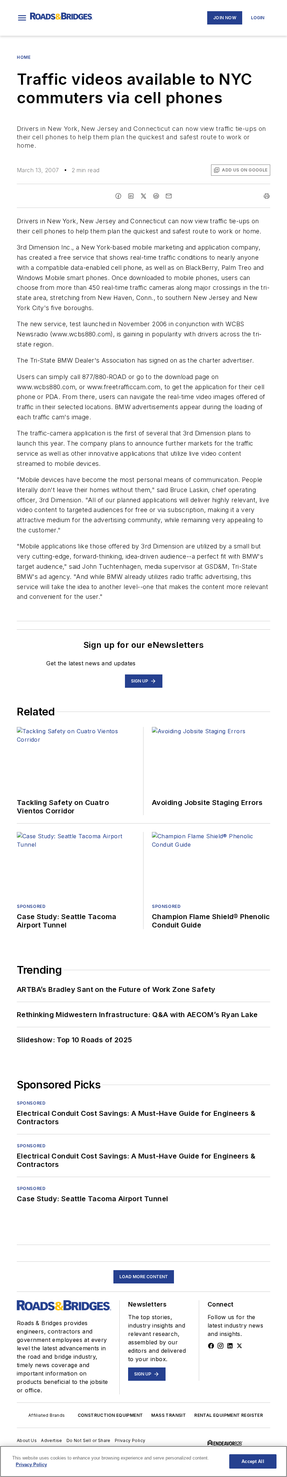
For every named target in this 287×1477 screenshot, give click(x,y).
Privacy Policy (130, 1440)
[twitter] (143, 196)
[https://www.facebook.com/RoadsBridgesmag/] (211, 1345)
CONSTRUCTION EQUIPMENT (110, 1415)
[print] (266, 196)
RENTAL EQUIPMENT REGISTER (228, 1415)
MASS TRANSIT (168, 1415)
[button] (22, 18)
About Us (27, 1440)
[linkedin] (130, 196)
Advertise (51, 1440)
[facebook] (118, 196)
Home (23, 57)
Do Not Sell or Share (88, 1440)
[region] (143, 1461)
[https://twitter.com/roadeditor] (239, 1345)
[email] (168, 196)
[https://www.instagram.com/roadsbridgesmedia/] (220, 1345)
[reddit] (156, 196)
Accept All (252, 1461)
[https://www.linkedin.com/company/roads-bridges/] (229, 1345)
